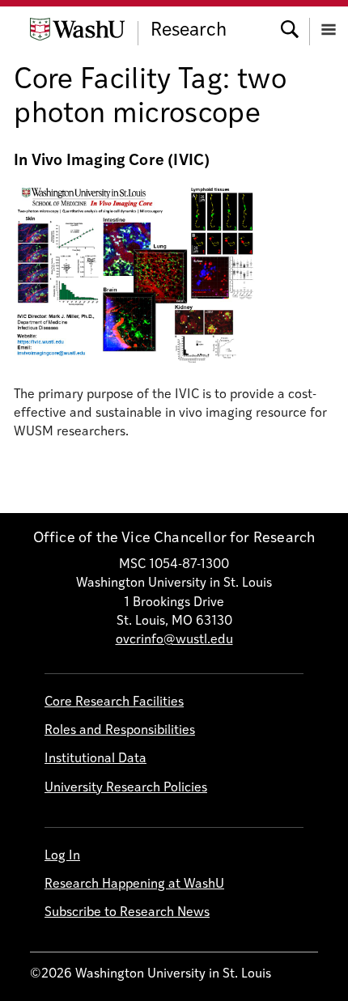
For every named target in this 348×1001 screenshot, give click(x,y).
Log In (62, 856)
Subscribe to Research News (127, 912)
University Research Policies (126, 788)
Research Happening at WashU (134, 884)
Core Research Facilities (114, 702)
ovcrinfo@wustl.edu (174, 640)
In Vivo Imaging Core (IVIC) (112, 161)
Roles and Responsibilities (120, 730)
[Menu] (328, 27)
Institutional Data (95, 759)
